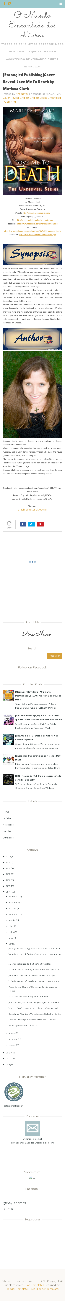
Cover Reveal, (11, 97)
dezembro (13, 896)
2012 (8, 1058)
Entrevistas (8, 838)
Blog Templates (34, 1285)
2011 (8, 1064)
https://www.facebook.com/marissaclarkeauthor (37, 224)
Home (6, 812)
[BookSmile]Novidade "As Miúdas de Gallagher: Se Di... (34, 1014)
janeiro (11, 1045)
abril (10, 944)
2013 (8, 1052)
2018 (8, 868)
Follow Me (8, 1209)
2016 (8, 880)
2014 (8, 892)
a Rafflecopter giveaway (32, 509)
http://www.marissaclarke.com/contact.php (37, 235)
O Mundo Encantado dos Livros (32, 25)
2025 (8, 856)
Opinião (7, 818)
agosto (11, 920)
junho (11, 932)
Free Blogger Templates (44, 1289)
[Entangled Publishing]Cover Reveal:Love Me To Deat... (34, 948)
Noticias (7, 831)
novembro (13, 902)
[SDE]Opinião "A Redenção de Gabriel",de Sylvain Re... (34, 969)
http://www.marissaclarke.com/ (36, 213)
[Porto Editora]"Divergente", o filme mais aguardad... (33, 1008)
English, (25, 97)
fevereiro (13, 1039)
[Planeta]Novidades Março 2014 (23, 1025)
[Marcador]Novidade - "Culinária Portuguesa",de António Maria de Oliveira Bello (38, 696)
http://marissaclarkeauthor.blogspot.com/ (35, 220)
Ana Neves (22, 93)
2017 (8, 874)
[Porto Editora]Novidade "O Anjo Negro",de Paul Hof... (34, 1002)
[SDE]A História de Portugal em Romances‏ (28, 996)
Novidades (8, 825)
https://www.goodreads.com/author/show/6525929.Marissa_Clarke (32, 231)
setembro (13, 914)
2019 (8, 862)
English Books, (39, 97)
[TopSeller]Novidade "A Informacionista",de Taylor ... (33, 975)
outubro (12, 908)
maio (10, 938)
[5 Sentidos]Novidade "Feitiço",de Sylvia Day (29, 964)
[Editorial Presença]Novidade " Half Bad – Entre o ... (32, 1019)
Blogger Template (16, 1289)
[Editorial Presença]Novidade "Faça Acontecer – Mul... (34, 981)
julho (10, 926)
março (11, 1033)
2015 (8, 886)
